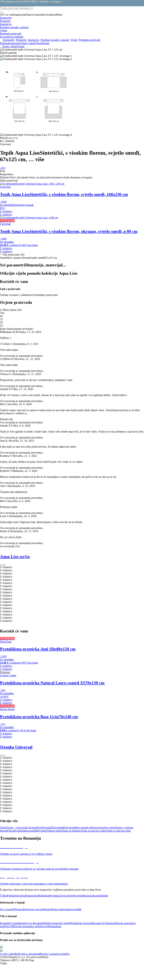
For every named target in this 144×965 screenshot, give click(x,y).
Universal (31, 827)
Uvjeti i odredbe (9, 953)
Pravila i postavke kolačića (55, 953)
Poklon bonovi (52, 923)
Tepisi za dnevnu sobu (118, 830)
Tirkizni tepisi (53, 830)
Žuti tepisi (56, 827)
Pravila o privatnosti (29, 953)
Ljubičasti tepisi (95, 827)
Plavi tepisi (81, 827)
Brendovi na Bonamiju (31, 923)
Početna (4, 43)
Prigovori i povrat (33, 909)
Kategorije (14, 43)
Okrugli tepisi (14, 830)
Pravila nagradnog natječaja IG (31, 926)
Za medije (65, 923)
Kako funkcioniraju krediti (66, 909)
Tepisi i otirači (28, 43)
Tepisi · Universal (16, 827)
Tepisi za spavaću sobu (93, 830)
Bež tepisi (40, 830)
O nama (14, 923)
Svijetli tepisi (44, 827)
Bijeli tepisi (68, 827)
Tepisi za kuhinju (70, 830)
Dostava (18, 909)
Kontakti (5, 923)
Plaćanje (47, 909)
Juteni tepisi (28, 830)
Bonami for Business (103, 923)
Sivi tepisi (109, 827)
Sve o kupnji (7, 909)
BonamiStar (54, 926)
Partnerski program (81, 923)
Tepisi (46, 43)
